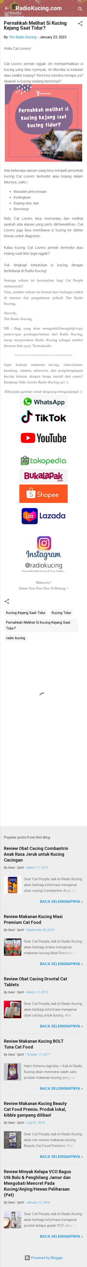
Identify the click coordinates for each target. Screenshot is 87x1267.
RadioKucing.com (38, 8)
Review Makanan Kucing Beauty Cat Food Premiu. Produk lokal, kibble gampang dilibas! (35, 1109)
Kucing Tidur (61, 613)
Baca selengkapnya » (61, 901)
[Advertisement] (43, 788)
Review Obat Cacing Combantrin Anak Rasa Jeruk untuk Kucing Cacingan (36, 854)
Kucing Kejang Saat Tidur (25, 613)
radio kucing (15, 638)
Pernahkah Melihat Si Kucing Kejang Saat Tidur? (38, 625)
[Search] (80, 9)
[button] (80, 24)
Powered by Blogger (46, 1258)
